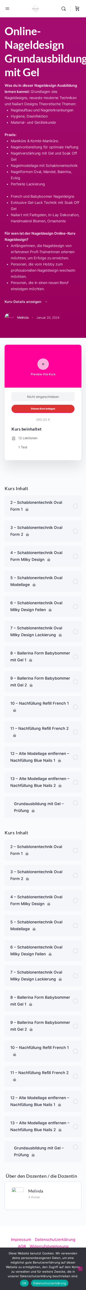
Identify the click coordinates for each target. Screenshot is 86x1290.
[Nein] (80, 1268)
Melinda (35, 1190)
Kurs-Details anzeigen (23, 302)
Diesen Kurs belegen (43, 408)
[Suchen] (65, 8)
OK (24, 1283)
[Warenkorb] (77, 8)
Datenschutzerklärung (49, 1283)
